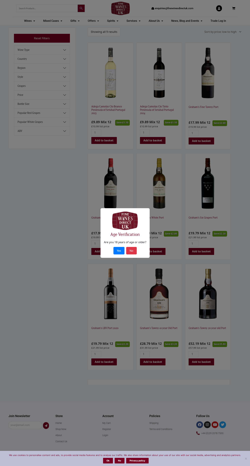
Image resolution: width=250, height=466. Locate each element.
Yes (119, 251)
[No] (245, 458)
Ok (108, 460)
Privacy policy (137, 460)
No (119, 460)
